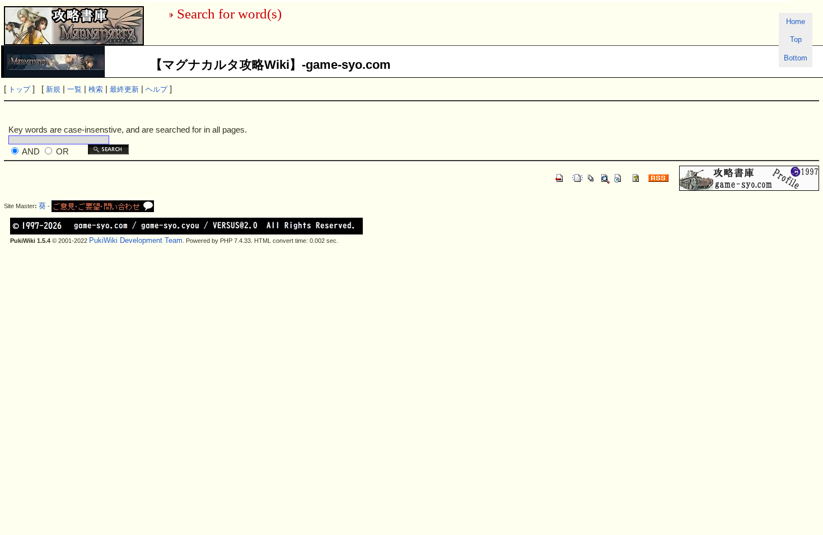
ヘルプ (156, 89)
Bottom (795, 58)
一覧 (74, 89)
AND (31, 151)
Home (795, 21)
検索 (95, 89)
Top (796, 39)
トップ (19, 89)
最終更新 (124, 89)
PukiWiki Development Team (136, 240)
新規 (53, 89)
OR (62, 151)
